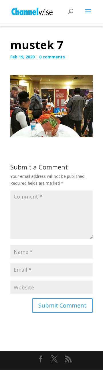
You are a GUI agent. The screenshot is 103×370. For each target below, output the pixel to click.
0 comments (52, 57)
